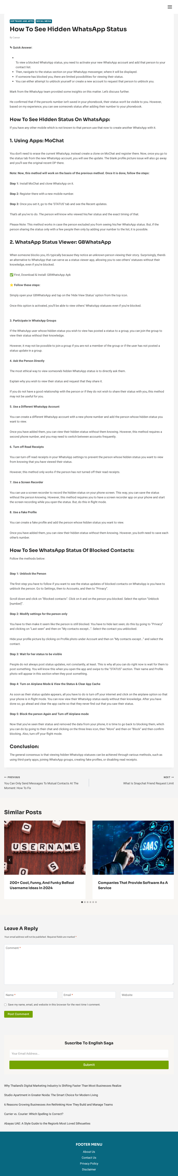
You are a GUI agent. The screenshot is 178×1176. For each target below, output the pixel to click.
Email (68, 995)
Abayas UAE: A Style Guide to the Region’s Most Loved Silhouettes (47, 1123)
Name (10, 995)
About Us (89, 1152)
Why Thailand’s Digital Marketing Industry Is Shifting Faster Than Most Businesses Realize (62, 1086)
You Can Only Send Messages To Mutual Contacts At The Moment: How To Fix (41, 783)
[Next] (168, 860)
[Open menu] (170, 6)
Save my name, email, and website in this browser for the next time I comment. (54, 1005)
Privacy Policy (89, 1163)
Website (127, 995)
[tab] (82, 902)
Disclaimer (89, 1169)
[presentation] (45, 848)
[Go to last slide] (10, 860)
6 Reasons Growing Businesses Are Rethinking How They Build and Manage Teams (58, 1104)
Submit (89, 1065)
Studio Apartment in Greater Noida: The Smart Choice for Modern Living (51, 1095)
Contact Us (89, 1158)
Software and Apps (22, 21)
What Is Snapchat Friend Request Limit (148, 781)
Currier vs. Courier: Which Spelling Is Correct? (33, 1114)
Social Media (43, 21)
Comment (13, 948)
